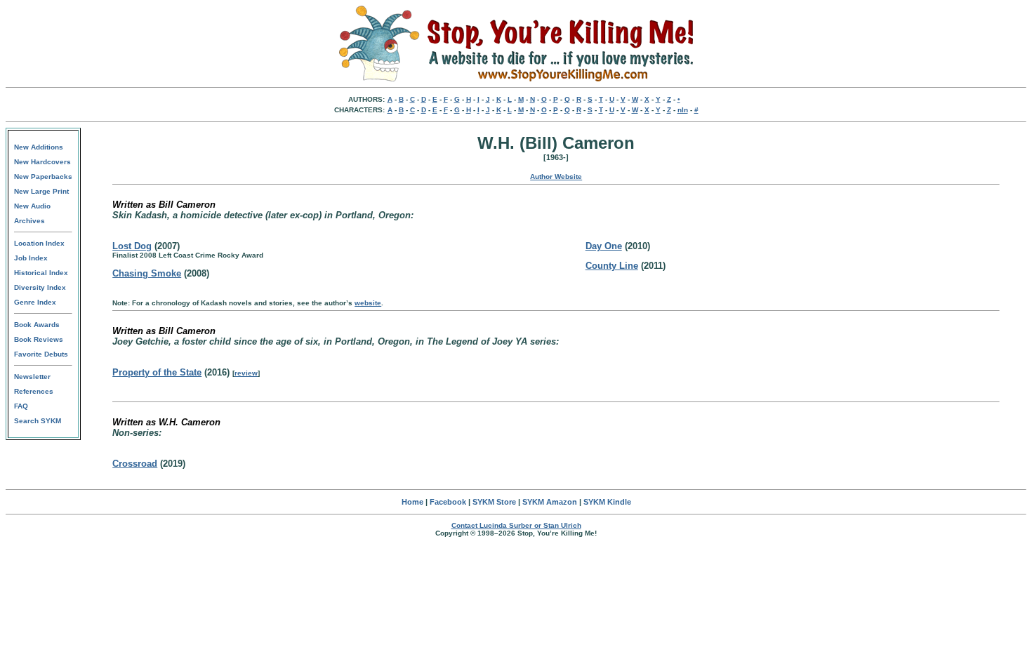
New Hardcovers (42, 162)
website (368, 303)
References (33, 391)
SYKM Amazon (549, 502)
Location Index (39, 243)
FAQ (21, 406)
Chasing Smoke (146, 273)
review (246, 373)
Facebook (448, 502)
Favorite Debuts (41, 354)
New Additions (38, 147)
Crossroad (134, 463)
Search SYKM (37, 421)
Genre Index (35, 302)
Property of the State (156, 372)
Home (412, 502)
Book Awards (37, 324)
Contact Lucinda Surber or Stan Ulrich (516, 525)
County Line (612, 265)
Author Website (556, 176)
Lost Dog (132, 246)
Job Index (31, 258)
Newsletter (32, 376)
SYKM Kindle (607, 502)
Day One (604, 246)
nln (682, 110)
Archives (29, 221)
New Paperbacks (43, 176)
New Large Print (41, 191)
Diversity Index (40, 287)
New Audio (32, 206)
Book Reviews (38, 339)
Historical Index (41, 273)
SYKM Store (494, 502)
